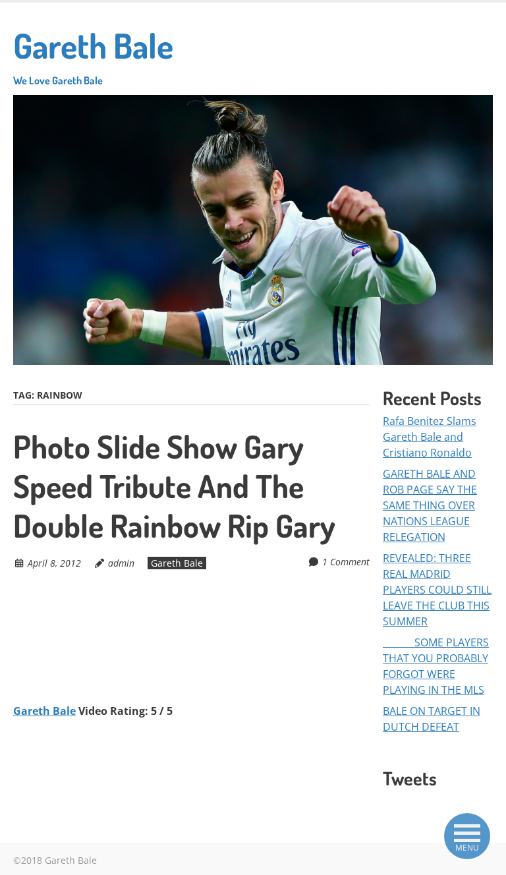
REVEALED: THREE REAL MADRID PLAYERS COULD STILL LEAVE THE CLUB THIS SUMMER (437, 590)
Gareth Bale (93, 55)
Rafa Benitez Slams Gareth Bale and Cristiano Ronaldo (429, 437)
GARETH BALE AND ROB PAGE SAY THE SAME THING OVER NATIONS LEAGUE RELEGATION (430, 505)
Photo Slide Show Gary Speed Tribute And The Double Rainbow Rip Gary (174, 485)
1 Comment (346, 561)
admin (121, 563)
